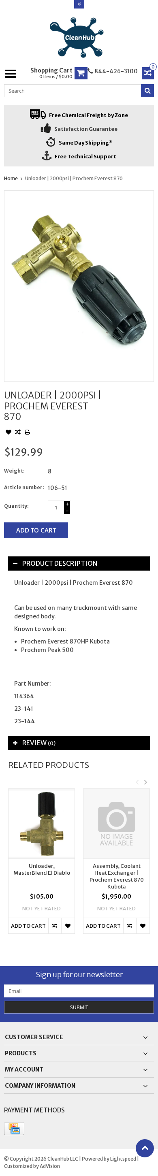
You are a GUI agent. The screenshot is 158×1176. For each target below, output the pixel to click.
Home (11, 178)
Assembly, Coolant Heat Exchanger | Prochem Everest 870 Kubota (117, 876)
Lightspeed (123, 1159)
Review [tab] (39, 743)
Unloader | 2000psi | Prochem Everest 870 (74, 178)
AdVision (50, 1166)
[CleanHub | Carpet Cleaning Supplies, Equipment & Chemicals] (79, 37)
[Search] (147, 90)
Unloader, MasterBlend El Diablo (41, 869)
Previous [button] (137, 782)
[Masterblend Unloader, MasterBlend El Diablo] (42, 824)
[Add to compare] (17, 433)
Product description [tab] (59, 563)
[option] (41, 865)
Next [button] (145, 782)
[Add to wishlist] (8, 433)
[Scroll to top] (145, 1148)
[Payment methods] (14, 1128)
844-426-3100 (115, 71)
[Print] (27, 433)
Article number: (24, 487)
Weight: (14, 471)
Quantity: (16, 506)
